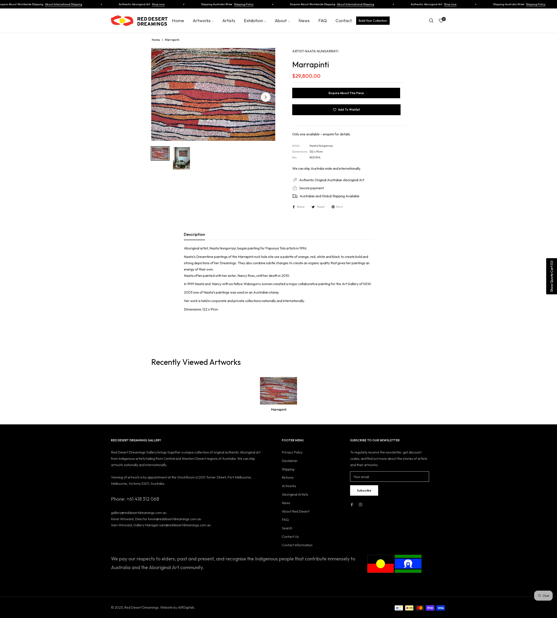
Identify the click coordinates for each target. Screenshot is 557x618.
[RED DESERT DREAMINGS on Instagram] (360, 504)
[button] (431, 20)
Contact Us (290, 536)
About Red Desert (295, 511)
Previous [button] (161, 97)
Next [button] (265, 97)
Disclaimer (290, 461)
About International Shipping (50, 4)
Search (287, 528)
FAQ (285, 519)
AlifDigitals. (186, 607)
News (286, 503)
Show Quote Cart (551, 276)
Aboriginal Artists (295, 494)
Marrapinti (278, 409)
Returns (288, 477)
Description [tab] (194, 234)
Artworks (289, 486)
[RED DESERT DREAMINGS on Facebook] (352, 504)
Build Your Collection (373, 21)
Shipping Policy (231, 4)
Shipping (288, 469)
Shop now (145, 4)
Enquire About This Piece (346, 93)
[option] (213, 94)
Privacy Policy (292, 452)
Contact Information (297, 545)
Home (156, 40)
